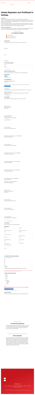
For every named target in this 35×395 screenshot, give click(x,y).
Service (7, 275)
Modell (5, 66)
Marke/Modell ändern (8, 77)
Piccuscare (19, 287)
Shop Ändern (7, 290)
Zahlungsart (7, 280)
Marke (5, 64)
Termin (7, 276)
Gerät (6, 274)
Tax (6, 277)
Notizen (5, 248)
